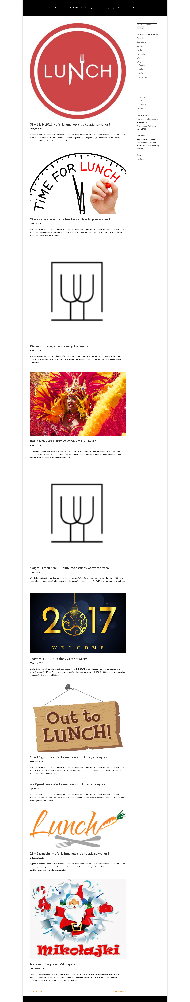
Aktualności (85, 8)
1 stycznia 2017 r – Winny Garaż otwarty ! (59, 659)
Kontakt (132, 8)
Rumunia (142, 105)
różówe (142, 97)
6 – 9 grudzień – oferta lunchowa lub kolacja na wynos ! (68, 784)
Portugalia (141, 54)
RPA (140, 101)
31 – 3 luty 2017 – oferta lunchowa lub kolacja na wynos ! (70, 124)
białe (141, 69)
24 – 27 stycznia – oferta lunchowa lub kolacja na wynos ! (70, 219)
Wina (139, 62)
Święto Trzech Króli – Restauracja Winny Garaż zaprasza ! (70, 568)
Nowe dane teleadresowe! (147, 119)
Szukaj (140, 28)
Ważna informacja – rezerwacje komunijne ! (60, 346)
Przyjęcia (108, 8)
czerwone (143, 77)
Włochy (140, 109)
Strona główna (54, 8)
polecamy (141, 46)
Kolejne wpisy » (119, 991)
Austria (142, 65)
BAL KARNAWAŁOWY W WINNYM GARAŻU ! (63, 441)
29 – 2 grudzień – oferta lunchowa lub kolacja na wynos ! (69, 853)
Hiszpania (142, 85)
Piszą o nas (122, 8)
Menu (65, 8)
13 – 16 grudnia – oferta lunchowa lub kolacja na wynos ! (69, 757)
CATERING (74, 8)
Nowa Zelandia (145, 93)
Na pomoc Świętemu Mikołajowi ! (53, 964)
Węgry (139, 58)
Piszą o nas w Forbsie (145, 126)
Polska (139, 50)
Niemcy (142, 89)
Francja (142, 81)
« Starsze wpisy (36, 991)
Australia (140, 38)
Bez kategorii (142, 42)
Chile (141, 73)
